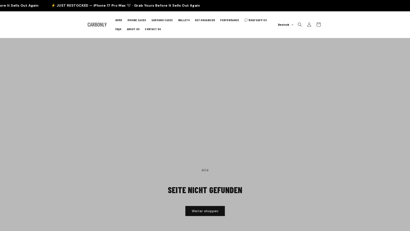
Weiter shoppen (205, 211)
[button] (300, 24)
